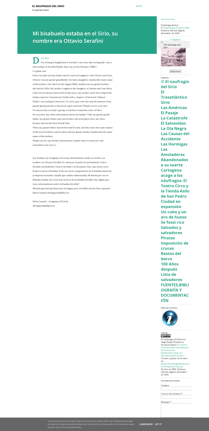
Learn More (146, 424)
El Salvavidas (173, 123)
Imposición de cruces (174, 245)
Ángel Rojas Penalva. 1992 (176, 27)
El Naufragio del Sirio (48, 6)
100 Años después (170, 266)
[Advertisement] (69, 229)
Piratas (168, 238)
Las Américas (174, 107)
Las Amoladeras (173, 152)
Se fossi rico (172, 222)
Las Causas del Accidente (175, 136)
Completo (175, 39)
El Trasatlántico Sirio (174, 97)
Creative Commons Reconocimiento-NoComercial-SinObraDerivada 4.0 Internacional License (175, 350)
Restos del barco (171, 256)
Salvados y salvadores (171, 230)
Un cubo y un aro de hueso (174, 214)
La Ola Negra (173, 128)
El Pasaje (169, 112)
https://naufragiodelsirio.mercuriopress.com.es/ (175, 365)
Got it (158, 424)
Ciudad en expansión (171, 204)
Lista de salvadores (171, 277)
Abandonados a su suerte (174, 162)
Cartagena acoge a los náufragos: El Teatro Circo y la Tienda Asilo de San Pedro (175, 183)
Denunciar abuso (168, 19)
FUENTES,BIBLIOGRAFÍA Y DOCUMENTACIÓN (175, 292)
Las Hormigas (174, 144)
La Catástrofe (174, 118)
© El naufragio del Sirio (175, 84)
